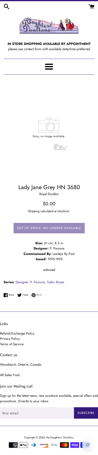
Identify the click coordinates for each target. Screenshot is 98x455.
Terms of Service (12, 344)
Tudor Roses (55, 282)
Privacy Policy (10, 338)
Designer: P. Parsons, (30, 282)
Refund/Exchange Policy (17, 333)
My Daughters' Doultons (60, 437)
